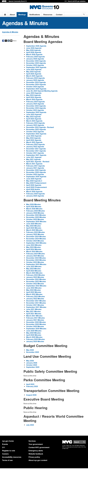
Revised (46, 161)
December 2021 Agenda (36, 148)
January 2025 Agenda (35, 80)
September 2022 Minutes (36, 285)
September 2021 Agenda (36, 155)
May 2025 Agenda (33, 71)
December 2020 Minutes (36, 322)
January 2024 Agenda (35, 103)
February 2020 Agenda (35, 193)
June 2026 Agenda (33, 48)
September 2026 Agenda (36, 46)
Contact (59, 14)
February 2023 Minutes (35, 275)
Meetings (22, 14)
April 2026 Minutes (33, 206)
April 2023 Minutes (33, 270)
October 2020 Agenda (35, 174)
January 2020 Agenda (35, 196)
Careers (5, 454)
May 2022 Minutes (33, 290)
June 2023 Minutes (33, 266)
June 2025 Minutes (33, 223)
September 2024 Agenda (36, 88)
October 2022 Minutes (35, 283)
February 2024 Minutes (35, 253)
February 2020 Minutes (35, 339)
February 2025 (32, 386)
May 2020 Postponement (36, 183)
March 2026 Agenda (34, 54)
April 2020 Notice (33, 189)
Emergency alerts (36, 450)
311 (66, 1)
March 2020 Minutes (34, 337)
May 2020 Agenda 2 (34, 181)
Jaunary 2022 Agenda (35, 146)
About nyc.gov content (38, 460)
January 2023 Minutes (35, 277)
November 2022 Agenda (36, 129)
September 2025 (32, 367)
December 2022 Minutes (36, 279)
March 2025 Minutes (34, 230)
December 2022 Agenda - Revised (40, 127)
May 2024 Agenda (33, 95)
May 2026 (30, 350)
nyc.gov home (8, 441)
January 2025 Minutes (35, 234)
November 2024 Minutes (36, 238)
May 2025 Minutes (33, 226)
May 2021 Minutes (33, 311)
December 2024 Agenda (36, 82)
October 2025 (31, 365)
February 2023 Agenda (35, 123)
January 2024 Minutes (35, 255)
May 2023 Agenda (33, 116)
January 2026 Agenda (35, 58)
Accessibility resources (11, 457)
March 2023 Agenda (34, 121)
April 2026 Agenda (33, 52)
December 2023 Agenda (36, 106)
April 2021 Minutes (33, 313)
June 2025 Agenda (33, 69)
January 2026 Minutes (35, 213)
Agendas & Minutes (10, 32)
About (12, 14)
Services (32, 441)
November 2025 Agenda (36, 63)
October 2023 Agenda (35, 110)
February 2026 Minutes (35, 211)
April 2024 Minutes (33, 249)
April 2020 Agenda (33, 185)
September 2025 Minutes (36, 221)
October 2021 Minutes (35, 305)
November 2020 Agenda (36, 172)
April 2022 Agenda (33, 140)
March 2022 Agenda (34, 142)
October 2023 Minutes (35, 262)
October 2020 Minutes (35, 326)
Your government (36, 444)
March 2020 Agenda (34, 191)
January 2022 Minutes (35, 298)
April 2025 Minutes (33, 228)
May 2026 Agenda (33, 50)
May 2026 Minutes (33, 204)
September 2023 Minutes (36, 264)
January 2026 (31, 363)
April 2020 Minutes (33, 335)
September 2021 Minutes (36, 307)
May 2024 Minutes (33, 247)
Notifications (34, 14)
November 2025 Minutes (36, 217)
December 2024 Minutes (36, 236)
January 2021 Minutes (35, 320)
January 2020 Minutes (35, 341)
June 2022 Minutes (33, 288)
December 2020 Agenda (36, 170)
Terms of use (7, 460)
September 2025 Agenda (36, 67)
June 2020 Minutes (33, 330)
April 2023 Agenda (33, 118)
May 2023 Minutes (33, 268)
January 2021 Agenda (35, 168)
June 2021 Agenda (33, 157)
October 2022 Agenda (35, 131)
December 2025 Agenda (36, 61)
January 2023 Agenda (35, 125)
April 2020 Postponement (36, 187)
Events (5, 444)
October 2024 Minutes (35, 241)
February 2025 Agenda (35, 78)
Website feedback (36, 454)
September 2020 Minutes (36, 328)
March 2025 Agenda (34, 76)
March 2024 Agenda (34, 99)
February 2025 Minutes (35, 232)
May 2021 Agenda (33, 159)
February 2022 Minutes (35, 296)
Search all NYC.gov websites (77, 1)
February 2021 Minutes (35, 318)
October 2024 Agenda (35, 86)
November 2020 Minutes (36, 324)
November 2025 (32, 352)
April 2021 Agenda (33, 161)
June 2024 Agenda (33, 93)
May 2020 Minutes (33, 333)
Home (5, 14)
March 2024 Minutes (34, 251)
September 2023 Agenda (36, 112)
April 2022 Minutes (33, 292)
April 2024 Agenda (33, 97)
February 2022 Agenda (35, 144)
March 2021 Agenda (34, 163)
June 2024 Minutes (33, 245)
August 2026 (31, 395)
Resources (47, 14)
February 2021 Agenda (35, 166)
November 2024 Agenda (36, 84)
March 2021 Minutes (34, 315)
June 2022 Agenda (33, 136)
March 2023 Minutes (34, 273)
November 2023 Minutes (36, 260)
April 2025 (30, 384)
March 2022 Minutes (34, 294)
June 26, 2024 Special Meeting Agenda (42, 91)
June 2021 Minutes (33, 309)
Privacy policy (34, 457)
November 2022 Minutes (36, 281)
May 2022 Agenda (33, 138)
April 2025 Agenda (33, 73)
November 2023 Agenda (36, 108)
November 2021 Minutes (36, 303)
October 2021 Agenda (35, 153)
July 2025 (30, 425)
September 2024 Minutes (36, 243)
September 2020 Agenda (36, 176)
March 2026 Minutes (34, 208)
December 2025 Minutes (36, 215)
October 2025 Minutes (35, 219)
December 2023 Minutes (36, 258)
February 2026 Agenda (35, 56)
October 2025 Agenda (35, 65)
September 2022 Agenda (36, 133)
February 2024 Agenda (35, 101)
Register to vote (8, 450)
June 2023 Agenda (33, 114)
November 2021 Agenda (36, 151)
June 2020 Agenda (33, 178)
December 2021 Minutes (36, 300)
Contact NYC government (39, 447)
